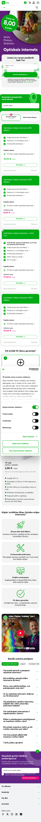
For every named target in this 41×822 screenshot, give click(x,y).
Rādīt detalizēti (28, 437)
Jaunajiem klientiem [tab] (10, 664)
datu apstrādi (20, 775)
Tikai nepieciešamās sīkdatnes (20, 451)
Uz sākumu (6, 786)
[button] (26, 2)
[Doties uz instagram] (12, 814)
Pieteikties (19, 165)
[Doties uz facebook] (3, 814)
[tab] (20, 671)
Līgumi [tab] (23, 664)
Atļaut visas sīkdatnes (20, 443)
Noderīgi (5, 792)
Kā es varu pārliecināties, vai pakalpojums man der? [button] (16, 687)
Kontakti (5, 804)
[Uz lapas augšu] (37, 751)
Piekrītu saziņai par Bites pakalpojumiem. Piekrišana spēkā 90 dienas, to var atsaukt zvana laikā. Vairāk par (22, 81)
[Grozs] (29, 2)
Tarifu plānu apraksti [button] (13, 743)
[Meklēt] (37, 7)
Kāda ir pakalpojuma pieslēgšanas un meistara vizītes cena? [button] (19, 720)
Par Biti (5, 798)
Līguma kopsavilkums (9, 170)
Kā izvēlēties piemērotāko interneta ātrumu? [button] (15, 679)
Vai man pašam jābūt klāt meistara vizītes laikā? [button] (15, 736)
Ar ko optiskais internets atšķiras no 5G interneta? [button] (18, 695)
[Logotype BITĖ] (5, 2)
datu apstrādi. (28, 82)
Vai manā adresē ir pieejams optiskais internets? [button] (16, 672)
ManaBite (33, 2)
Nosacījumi (34, 170)
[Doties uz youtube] (16, 814)
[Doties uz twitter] (7, 814)
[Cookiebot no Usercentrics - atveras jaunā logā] (29, 369)
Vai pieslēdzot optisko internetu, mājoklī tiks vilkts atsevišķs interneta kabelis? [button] (18, 704)
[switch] (35, 414)
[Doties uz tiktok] (21, 814)
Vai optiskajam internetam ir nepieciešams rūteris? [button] (16, 713)
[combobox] (20, 105)
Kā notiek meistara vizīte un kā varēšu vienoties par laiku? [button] (17, 728)
